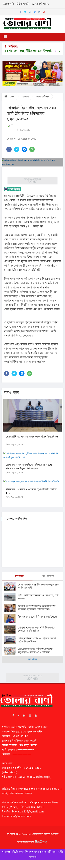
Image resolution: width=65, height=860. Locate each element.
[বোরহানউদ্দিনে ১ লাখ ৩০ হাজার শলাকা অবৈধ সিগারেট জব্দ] (11, 640)
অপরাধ (25, 96)
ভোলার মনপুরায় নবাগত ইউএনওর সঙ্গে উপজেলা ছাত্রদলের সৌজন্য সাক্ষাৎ (36, 607)
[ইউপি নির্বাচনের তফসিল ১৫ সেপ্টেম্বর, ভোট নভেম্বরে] (11, 597)
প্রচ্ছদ (12, 96)
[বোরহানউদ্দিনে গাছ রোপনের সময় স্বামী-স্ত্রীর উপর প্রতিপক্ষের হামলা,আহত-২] (32, 162)
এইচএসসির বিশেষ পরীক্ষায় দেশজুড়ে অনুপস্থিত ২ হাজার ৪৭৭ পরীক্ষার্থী (35, 650)
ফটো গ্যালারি (8, 4)
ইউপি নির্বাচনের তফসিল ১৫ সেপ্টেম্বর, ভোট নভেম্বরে (38, 597)
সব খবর (32, 659)
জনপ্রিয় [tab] (50, 576)
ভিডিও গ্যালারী (22, 4)
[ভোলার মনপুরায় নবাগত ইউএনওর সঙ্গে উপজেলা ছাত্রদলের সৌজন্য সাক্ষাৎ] (11, 608)
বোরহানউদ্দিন (42, 96)
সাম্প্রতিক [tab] (19, 576)
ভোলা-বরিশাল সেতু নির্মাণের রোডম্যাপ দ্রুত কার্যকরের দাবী (38, 586)
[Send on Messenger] (24, 149)
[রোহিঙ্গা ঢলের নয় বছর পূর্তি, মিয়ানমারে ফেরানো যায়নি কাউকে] (11, 629)
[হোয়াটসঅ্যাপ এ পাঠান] (32, 149)
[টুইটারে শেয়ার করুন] (16, 149)
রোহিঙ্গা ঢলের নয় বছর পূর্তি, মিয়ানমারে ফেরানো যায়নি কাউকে (36, 629)
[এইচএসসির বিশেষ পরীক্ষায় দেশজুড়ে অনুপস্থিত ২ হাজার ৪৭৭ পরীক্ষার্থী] (11, 651)
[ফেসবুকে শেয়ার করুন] (9, 149)
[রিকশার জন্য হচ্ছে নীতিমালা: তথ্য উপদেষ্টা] (11, 618)
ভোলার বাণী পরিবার (40, 4)
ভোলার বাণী (37, 834)
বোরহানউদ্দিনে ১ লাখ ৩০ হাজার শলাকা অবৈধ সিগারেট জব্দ (32, 436)
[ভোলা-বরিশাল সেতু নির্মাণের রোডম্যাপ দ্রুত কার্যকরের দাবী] (11, 586)
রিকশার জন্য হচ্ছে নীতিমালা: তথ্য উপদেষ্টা (38, 617)
